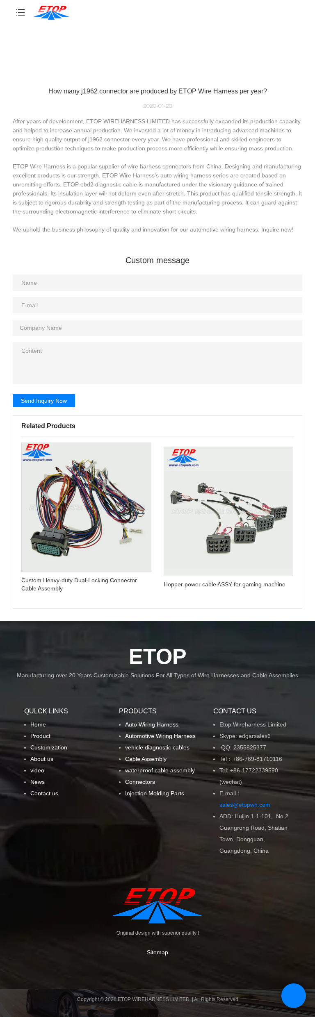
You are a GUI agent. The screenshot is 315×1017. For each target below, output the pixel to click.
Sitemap (157, 952)
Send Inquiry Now (44, 400)
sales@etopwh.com (246, 804)
